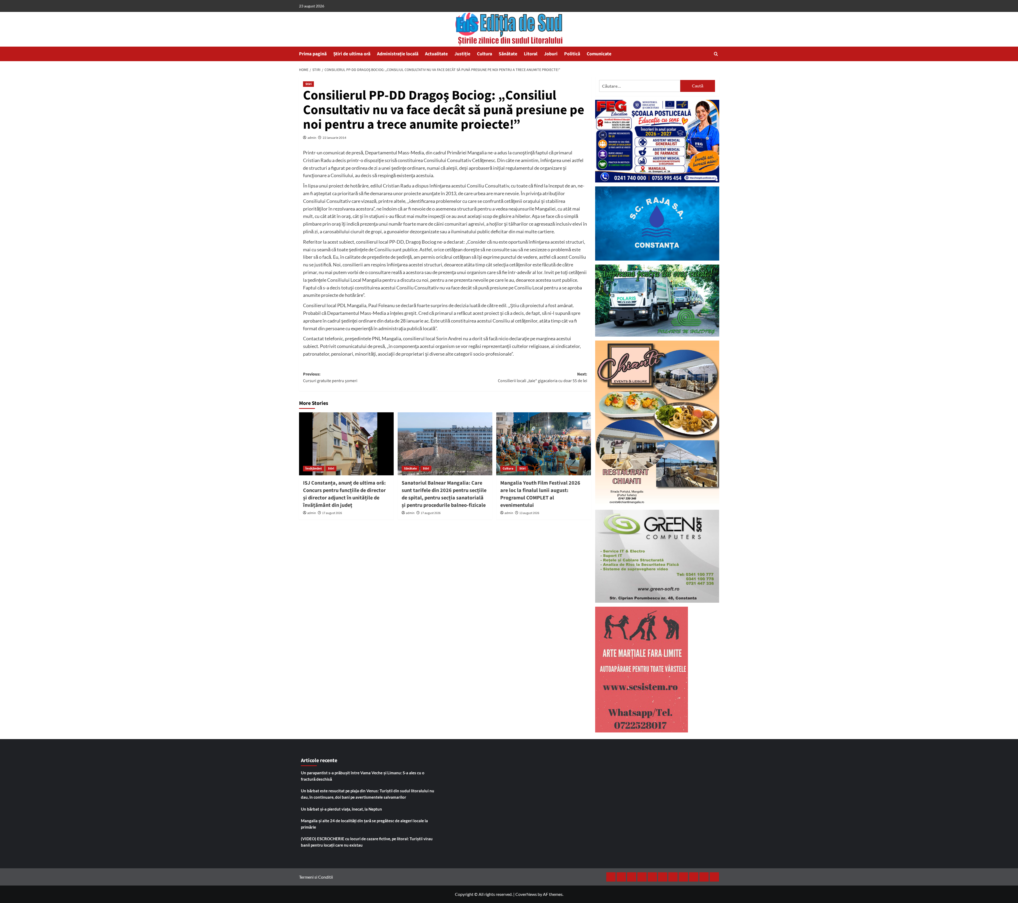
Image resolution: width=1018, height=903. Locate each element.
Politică (572, 54)
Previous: (330, 377)
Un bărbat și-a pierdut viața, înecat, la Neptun (341, 809)
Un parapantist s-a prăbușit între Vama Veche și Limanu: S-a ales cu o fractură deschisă (362, 775)
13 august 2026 (529, 513)
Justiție (462, 54)
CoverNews (526, 894)
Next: (542, 377)
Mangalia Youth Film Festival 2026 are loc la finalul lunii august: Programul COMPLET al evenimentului (540, 494)
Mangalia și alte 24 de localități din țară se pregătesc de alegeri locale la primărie (364, 823)
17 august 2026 (332, 513)
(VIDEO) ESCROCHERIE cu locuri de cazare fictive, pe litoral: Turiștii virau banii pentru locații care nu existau (367, 841)
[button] (716, 54)
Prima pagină (313, 54)
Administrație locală (397, 54)
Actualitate (436, 54)
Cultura (484, 54)
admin (312, 138)
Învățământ (313, 468)
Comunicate (599, 54)
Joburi (551, 54)
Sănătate (508, 54)
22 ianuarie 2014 (334, 138)
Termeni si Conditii (316, 876)
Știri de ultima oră (351, 54)
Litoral (530, 54)
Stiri (308, 84)
